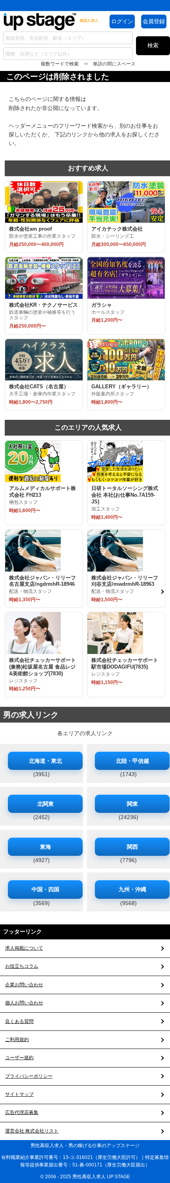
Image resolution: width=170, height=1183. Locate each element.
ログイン (122, 21)
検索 (153, 45)
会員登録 (154, 21)
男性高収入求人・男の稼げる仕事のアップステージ (85, 1145)
